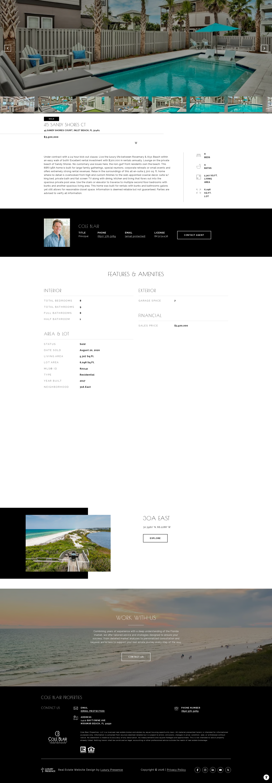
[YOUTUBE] (220, 770)
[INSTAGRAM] (205, 770)
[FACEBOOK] (197, 770)
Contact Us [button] (136, 657)
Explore (155, 538)
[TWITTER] (228, 770)
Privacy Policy (176, 769)
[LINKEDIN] (213, 770)
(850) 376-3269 (107, 236)
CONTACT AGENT (194, 235)
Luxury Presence (111, 769)
